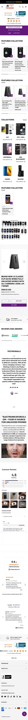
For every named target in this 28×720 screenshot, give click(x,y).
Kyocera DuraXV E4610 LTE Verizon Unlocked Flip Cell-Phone (7, 63)
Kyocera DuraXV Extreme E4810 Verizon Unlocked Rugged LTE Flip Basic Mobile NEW (20, 65)
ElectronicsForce (7, 716)
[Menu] (2, 6)
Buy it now (14, 305)
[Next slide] (26, 532)
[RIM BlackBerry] (21, 149)
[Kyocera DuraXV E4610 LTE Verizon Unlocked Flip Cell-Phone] (7, 52)
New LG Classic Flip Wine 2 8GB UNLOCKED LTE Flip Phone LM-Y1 (7, 103)
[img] (14, 564)
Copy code (17, 33)
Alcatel (21, 179)
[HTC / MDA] (21, 129)
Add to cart (19, 301)
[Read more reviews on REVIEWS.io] (20, 628)
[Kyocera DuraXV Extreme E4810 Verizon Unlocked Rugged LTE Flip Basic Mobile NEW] (20, 52)
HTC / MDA (20, 137)
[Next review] (25, 584)
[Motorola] (7, 149)
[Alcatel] (21, 171)
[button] (25, 6)
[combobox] (24, 516)
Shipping (3, 291)
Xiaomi (7, 179)
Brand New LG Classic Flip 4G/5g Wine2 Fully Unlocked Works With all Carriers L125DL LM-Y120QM (20, 104)
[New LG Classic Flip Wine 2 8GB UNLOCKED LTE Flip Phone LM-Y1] (7, 91)
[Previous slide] (2, 532)
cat (7, 137)
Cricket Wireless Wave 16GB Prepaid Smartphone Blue (7, 210)
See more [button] (22, 530)
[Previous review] (2, 584)
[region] (14, 617)
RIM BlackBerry (20, 158)
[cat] (7, 129)
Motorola (7, 157)
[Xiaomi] (7, 171)
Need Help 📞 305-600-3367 (14, 27)
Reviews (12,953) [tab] (6, 510)
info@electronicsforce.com (7, 692)
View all (3, 43)
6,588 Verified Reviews (14, 566)
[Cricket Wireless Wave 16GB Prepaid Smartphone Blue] (7, 199)
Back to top (14, 658)
